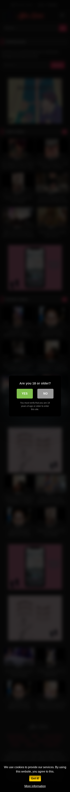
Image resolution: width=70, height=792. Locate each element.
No (45, 393)
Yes (25, 393)
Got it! (35, 778)
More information (35, 786)
